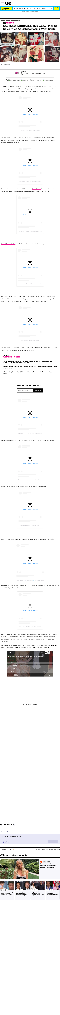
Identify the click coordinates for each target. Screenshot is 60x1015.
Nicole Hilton (16, 634)
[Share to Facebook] (14, 80)
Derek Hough (42, 486)
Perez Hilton (5, 585)
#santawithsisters (34, 191)
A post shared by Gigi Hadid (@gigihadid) (30, 525)
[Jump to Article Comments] (7, 80)
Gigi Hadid (50, 539)
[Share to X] (25, 80)
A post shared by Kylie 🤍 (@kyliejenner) (30, 130)
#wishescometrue (22, 191)
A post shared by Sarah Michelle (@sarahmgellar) (30, 231)
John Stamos (36, 189)
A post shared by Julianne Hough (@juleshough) (30, 433)
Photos (8, 20)
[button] (3, 3)
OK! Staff (23, 71)
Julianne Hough (15, 20)
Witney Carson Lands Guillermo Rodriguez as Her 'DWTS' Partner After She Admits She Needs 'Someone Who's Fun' (27, 361)
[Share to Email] (48, 80)
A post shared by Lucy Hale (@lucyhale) (30, 340)
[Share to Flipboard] (36, 80)
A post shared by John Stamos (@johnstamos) (30, 181)
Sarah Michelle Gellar (8, 244)
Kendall (46, 137)
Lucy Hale (47, 347)
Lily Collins (4, 645)
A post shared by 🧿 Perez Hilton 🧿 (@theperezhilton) (30, 580)
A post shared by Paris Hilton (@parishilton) (30, 626)
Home (3, 20)
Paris (7, 634)
